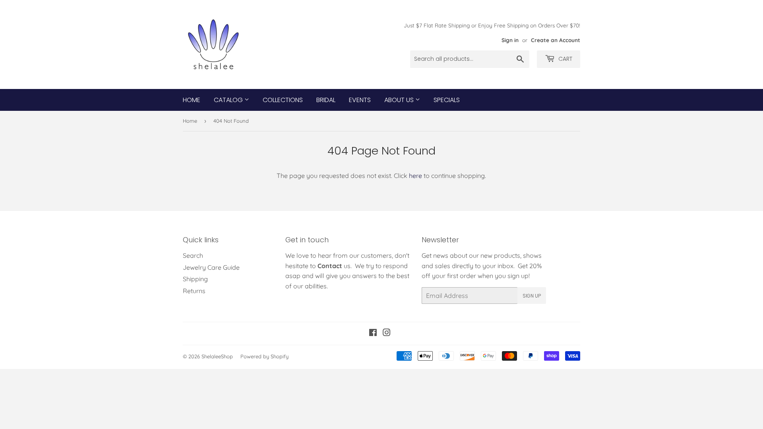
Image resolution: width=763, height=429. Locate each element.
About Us (399, 99)
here (415, 176)
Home (191, 99)
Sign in (510, 40)
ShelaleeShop (217, 356)
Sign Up (532, 295)
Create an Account (555, 40)
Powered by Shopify (264, 356)
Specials (447, 99)
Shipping (195, 279)
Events (360, 99)
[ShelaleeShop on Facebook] (373, 333)
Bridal (325, 99)
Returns (194, 291)
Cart (564, 59)
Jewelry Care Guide (211, 267)
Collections (283, 99)
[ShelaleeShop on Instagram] (387, 333)
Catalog (229, 99)
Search (193, 255)
